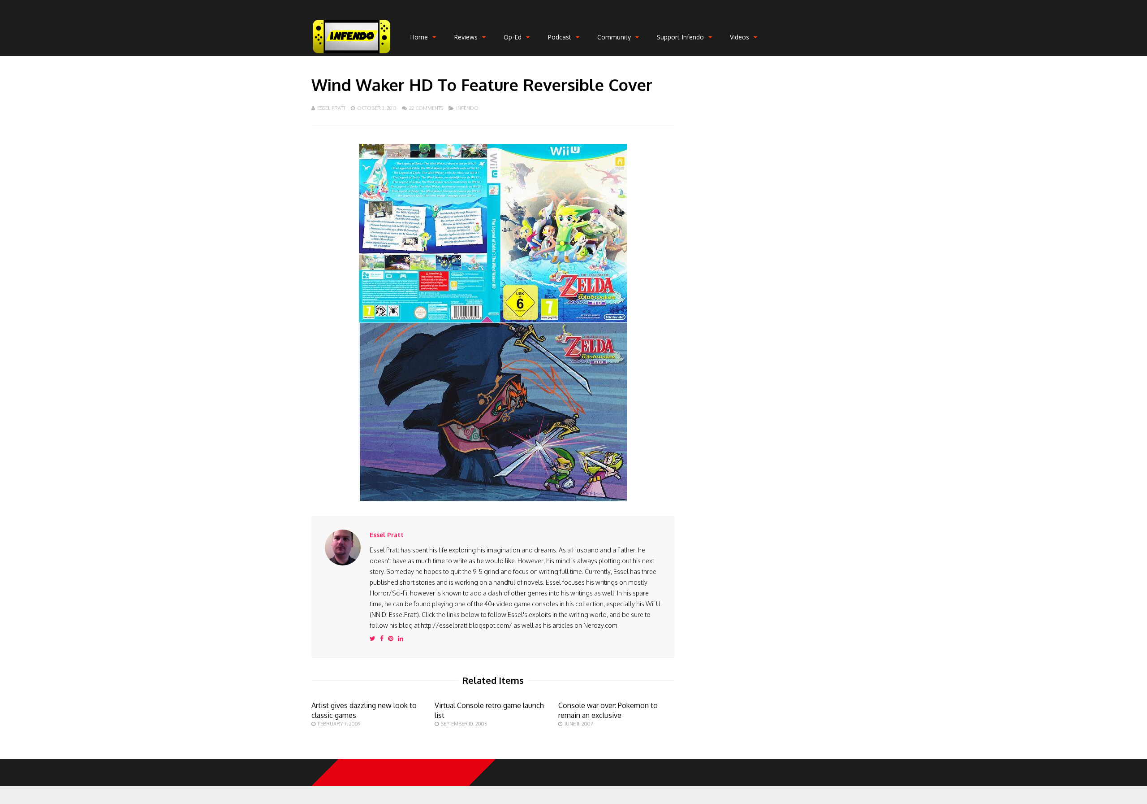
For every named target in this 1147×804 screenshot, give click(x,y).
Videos (739, 37)
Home (419, 37)
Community (614, 37)
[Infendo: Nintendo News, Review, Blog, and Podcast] (351, 54)
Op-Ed (513, 37)
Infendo (467, 108)
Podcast (559, 37)
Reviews (466, 37)
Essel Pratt (331, 108)
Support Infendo (680, 37)
